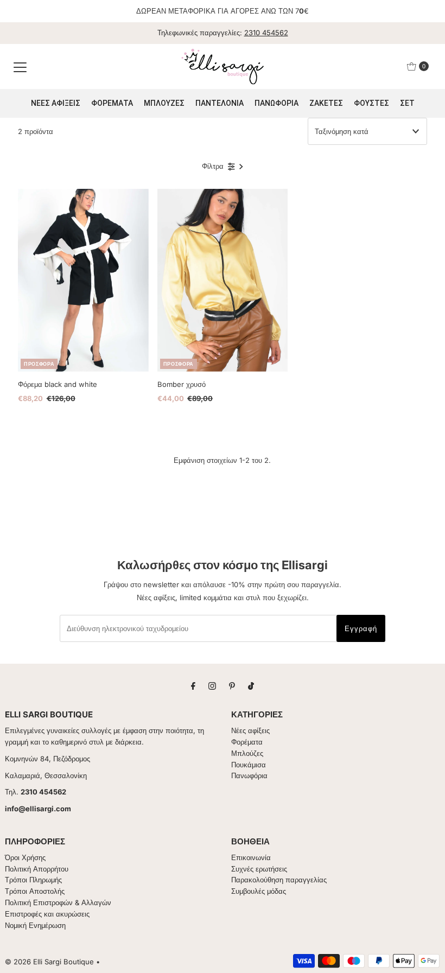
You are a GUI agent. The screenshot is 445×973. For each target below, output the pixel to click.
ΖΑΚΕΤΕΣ (326, 103)
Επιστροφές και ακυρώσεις (47, 914)
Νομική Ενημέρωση (35, 925)
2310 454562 (266, 32)
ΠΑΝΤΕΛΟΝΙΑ (219, 103)
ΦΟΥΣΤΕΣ (371, 103)
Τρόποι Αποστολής (35, 891)
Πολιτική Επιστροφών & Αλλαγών (58, 902)
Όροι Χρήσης (25, 857)
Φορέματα (247, 741)
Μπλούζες (247, 753)
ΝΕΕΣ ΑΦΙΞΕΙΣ (55, 103)
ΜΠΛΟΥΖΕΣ (164, 103)
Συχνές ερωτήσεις (259, 868)
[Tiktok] (251, 685)
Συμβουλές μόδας (258, 891)
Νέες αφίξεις (250, 730)
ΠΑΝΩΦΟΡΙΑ (276, 103)
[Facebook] (193, 685)
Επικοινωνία (251, 857)
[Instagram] (212, 685)
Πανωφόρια (249, 775)
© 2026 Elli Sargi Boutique (49, 961)
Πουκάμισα (248, 764)
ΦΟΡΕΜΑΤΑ (112, 103)
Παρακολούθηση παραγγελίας (279, 879)
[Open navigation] (20, 66)
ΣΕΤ (407, 103)
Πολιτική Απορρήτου (36, 868)
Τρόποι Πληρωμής (33, 879)
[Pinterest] (232, 685)
